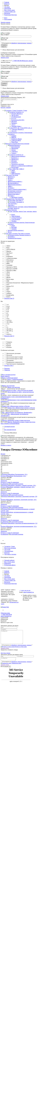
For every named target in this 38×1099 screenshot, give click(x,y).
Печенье (14, 162)
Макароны (14, 148)
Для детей (7, 549)
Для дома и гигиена (10, 554)
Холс (7, 284)
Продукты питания (10, 548)
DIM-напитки (15, 173)
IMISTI (13, 137)
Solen (8, 288)
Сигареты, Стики (9, 546)
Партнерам (7, 8)
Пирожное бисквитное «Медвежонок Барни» (20, 283)
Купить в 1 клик (6, 482)
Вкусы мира (10, 279)
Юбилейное (10, 260)
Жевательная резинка (18, 156)
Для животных (8, 551)
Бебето (8, 297)
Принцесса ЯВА (11, 270)
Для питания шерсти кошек (14, 357)
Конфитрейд (10, 295)
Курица (8, 345)
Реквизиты (7, 563)
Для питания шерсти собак (14, 358)
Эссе (13, 124)
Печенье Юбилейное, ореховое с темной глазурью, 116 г (18, 487)
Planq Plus (14, 142)
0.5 (7, 313)
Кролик (8, 344)
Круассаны (15, 167)
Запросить (4, 480)
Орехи (13, 150)
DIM (7, 281)
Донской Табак (16, 126)
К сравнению (15, 482)
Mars (7, 290)
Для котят (9, 355)
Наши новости (5, 376)
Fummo (13, 135)
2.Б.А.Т (13, 131)
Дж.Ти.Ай (15, 115)
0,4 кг (8, 306)
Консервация (15, 146)
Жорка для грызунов (13, 387)
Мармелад (15, 159)
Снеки (13, 153)
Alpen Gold (9, 261)
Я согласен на (17, 43)
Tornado (14, 229)
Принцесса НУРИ (11, 268)
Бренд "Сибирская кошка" (15, 379)
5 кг (7, 332)
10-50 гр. (9, 320)
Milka (8, 263)
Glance (8, 291)
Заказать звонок (5, 22)
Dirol (7, 254)
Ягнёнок (9, 347)
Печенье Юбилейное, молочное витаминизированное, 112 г (19, 526)
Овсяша (14, 221)
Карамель (15, 158)
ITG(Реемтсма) (16, 117)
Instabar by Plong (16, 139)
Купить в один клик (20, 646)
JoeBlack (8, 293)
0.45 (7, 311)
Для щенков (10, 360)
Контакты (7, 13)
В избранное (4, 484)
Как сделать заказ (9, 10)
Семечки (14, 151)
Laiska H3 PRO (16, 140)
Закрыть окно (5, 57)
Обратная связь (5, 613)
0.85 (7, 315)
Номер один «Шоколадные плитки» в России (21, 407)
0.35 (7, 310)
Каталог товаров (6, 107)
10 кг (7, 318)
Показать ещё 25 (9, 298)
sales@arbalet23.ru (28, 592)
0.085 (8, 308)
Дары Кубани (15, 216)
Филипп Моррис (17, 113)
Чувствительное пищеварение (15, 364)
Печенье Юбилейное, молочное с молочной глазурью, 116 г (19, 499)
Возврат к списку (6, 445)
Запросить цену (16, 663)
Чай (13, 170)
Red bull (14, 227)
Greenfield (9, 265)
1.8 (7, 317)
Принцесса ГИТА (11, 267)
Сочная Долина (16, 217)
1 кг (7, 304)
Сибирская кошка (11, 258)
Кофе (13, 172)
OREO (8, 246)
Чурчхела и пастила (17, 164)
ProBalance (9, 256)
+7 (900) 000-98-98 (17, 60)
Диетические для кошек (13, 353)
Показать (7, 368)
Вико (13, 214)
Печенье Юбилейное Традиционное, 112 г (13, 476)
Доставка (7, 7)
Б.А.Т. (13, 118)
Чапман (14, 123)
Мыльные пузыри (17, 197)
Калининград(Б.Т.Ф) (17, 120)
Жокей (8, 277)
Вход (5, 17)
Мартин (8, 251)
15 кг (7, 324)
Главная (6, 2)
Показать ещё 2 (8, 365)
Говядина (9, 342)
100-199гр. (9, 322)
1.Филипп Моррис (17, 129)
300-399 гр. (9, 331)
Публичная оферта (9, 565)
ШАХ (8, 274)
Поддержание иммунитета (14, 362)
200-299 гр (9, 329)
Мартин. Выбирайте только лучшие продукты (21, 422)
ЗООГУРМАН (10, 249)
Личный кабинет (9, 560)
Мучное (14, 161)
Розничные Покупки (10, 15)
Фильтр (3, 454)
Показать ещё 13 (9, 336)
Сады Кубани (15, 219)
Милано (14, 121)
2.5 (7, 327)
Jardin (8, 276)
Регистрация (8, 19)
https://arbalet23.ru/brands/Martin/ (10, 423)
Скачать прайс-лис (9, 11)
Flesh (13, 225)
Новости (6, 3)
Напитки (7, 552)
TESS (8, 272)
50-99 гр (8, 334)
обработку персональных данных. (21, 43)
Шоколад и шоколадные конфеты (22, 165)
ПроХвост (9, 253)
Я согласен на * (17, 645)
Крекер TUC (10, 286)
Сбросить (7, 370)
